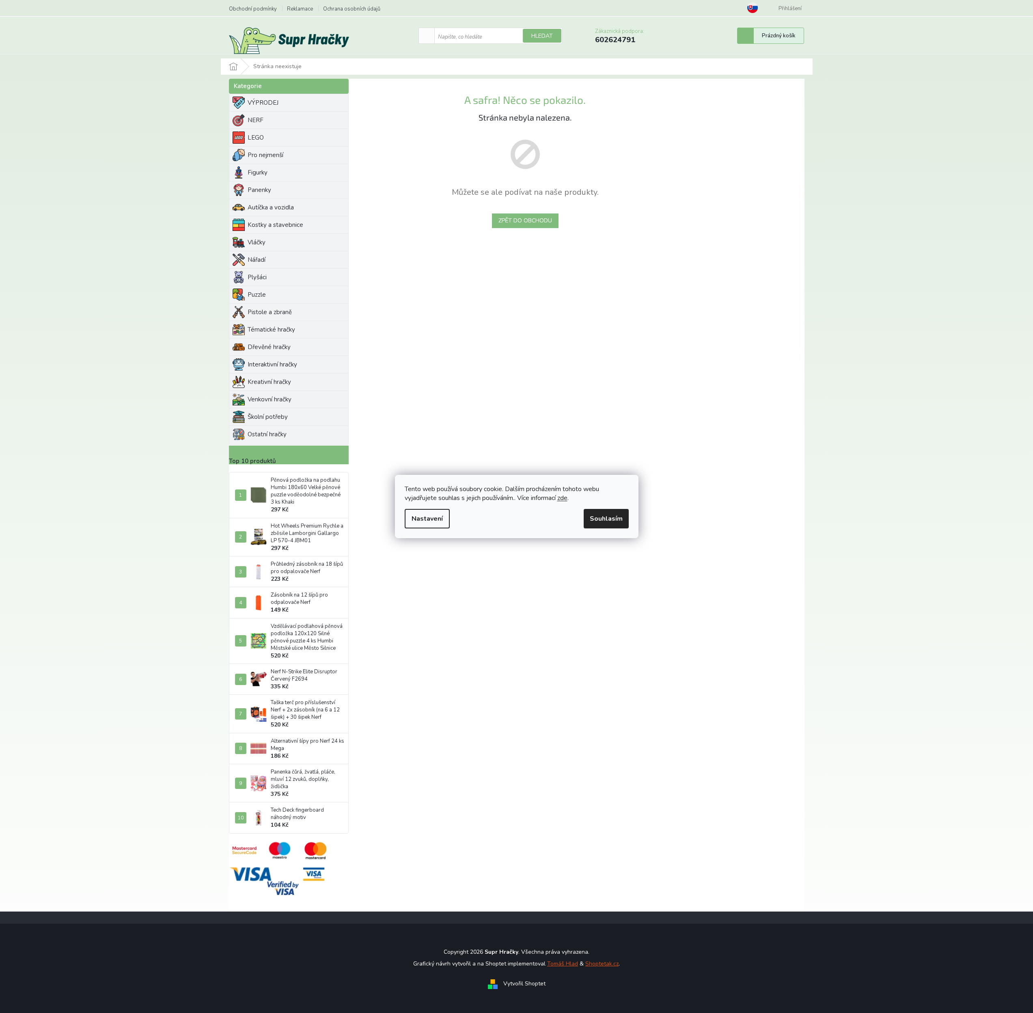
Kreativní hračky (269, 382)
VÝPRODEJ (263, 103)
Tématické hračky (271, 329)
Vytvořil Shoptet (524, 983)
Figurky (257, 172)
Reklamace (300, 9)
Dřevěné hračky (269, 347)
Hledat (542, 36)
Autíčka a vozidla (271, 207)
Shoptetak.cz (602, 964)
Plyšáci (257, 277)
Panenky (259, 190)
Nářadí (256, 260)
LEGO (256, 138)
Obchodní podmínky (253, 9)
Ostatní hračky (267, 434)
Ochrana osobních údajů (351, 9)
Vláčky (256, 242)
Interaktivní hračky (272, 364)
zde (562, 498)
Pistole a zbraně (270, 312)
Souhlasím (606, 518)
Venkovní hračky (269, 399)
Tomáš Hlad (562, 964)
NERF (255, 120)
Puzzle (257, 295)
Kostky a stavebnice (275, 225)
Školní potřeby (268, 417)
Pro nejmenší (265, 155)
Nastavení (427, 518)
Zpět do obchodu (525, 220)
